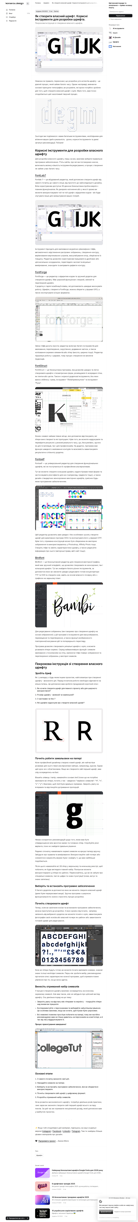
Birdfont (39, 557)
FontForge (41, 272)
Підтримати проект (47, 1141)
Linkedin (66, 1131)
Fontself (39, 459)
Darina (56, 11)
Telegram (76, 1131)
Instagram (46, 1131)
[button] (17, 1218)
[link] (15, 4)
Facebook (57, 1131)
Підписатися (120, 16)
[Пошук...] (27, 3)
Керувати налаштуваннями (122, 1211)
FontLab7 (40, 175)
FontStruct (41, 365)
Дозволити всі (106, 1212)
